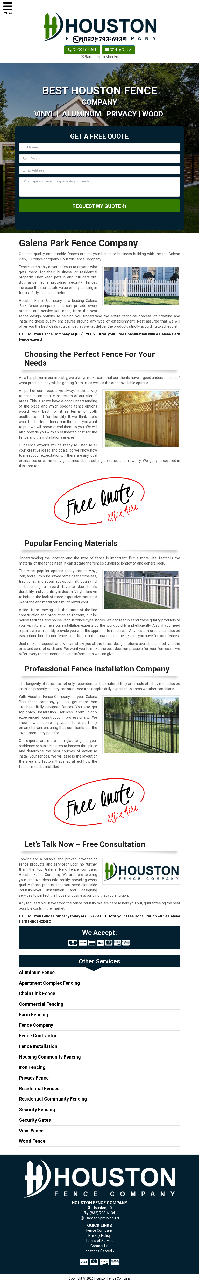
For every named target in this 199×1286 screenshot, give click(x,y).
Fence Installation (38, 1046)
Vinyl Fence (31, 1130)
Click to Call (84, 50)
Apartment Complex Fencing (49, 983)
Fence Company (36, 1025)
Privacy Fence (34, 1078)
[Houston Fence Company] (99, 1178)
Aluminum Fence (37, 972)
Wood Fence (32, 1141)
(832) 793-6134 (103, 39)
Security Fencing (37, 1109)
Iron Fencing (32, 1067)
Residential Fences (39, 1088)
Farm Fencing (33, 1014)
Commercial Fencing (41, 1004)
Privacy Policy (99, 1235)
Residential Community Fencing (53, 1099)
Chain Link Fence (37, 993)
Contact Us (120, 50)
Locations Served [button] (98, 1251)
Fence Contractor (38, 1035)
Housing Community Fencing (50, 1057)
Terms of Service (99, 1241)
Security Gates (35, 1120)
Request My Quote (97, 206)
